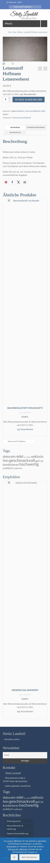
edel (19, 456)
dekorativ (9, 456)
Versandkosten (29, 94)
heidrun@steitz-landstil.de (17, 786)
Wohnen (5, 114)
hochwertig (16, 118)
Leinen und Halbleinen (32, 111)
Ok (14, 857)
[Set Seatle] (40, 69)
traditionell (17, 468)
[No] (46, 850)
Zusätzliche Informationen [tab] (36, 127)
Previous (5, 318)
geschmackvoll (26, 118)
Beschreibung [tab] (15, 127)
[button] (5, 182)
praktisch (8, 468)
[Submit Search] (11, 7)
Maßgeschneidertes (17, 111)
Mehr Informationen (29, 857)
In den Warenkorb (28, 99)
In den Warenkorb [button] (25, 434)
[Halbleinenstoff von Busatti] (45, 69)
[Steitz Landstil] (25, 15)
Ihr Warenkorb (14, 2)
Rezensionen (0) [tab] (15, 132)
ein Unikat (27, 457)
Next (44, 318)
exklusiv (37, 456)
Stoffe (43, 111)
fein (6, 461)
